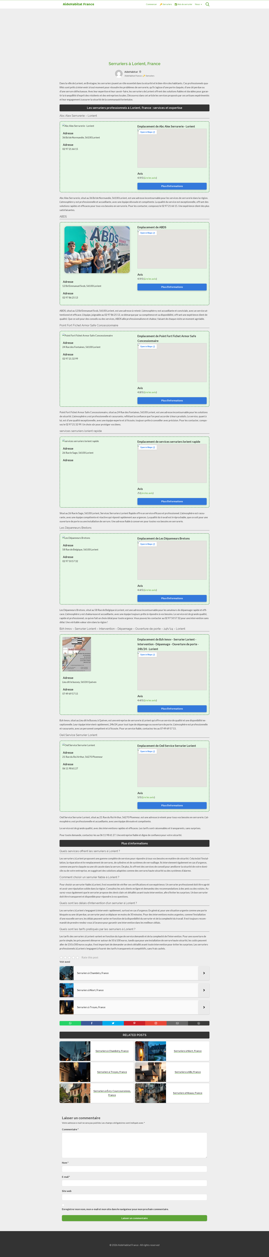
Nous (197, 4)
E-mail (66, 1176)
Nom (65, 1162)
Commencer (151, 4)
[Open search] (207, 4)
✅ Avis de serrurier (183, 4)
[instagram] (156, 1023)
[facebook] (91, 1023)
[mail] (177, 1023)
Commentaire (70, 1129)
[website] (140, 71)
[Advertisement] (134, 31)
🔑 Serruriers (166, 4)
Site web (66, 1190)
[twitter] (113, 1023)
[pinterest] (134, 1023)
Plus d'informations (172, 186)
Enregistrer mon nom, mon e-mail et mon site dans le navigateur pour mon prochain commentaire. (115, 1209)
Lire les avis (150, 177)
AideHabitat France (78, 4)
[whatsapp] (70, 1023)
